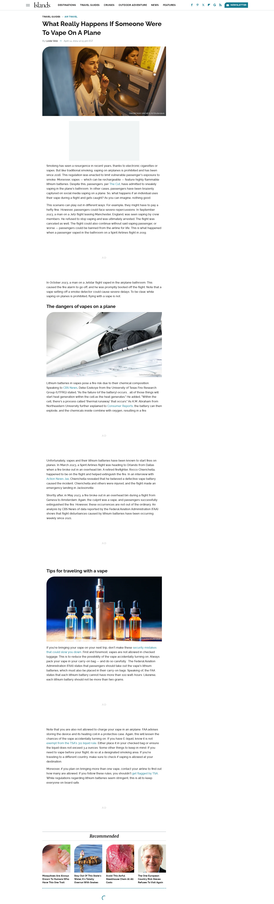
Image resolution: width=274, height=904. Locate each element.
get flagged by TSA (145, 773)
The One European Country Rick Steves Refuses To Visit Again (150, 879)
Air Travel (71, 16)
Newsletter (238, 5)
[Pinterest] (197, 6)
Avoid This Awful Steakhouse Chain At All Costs (120, 879)
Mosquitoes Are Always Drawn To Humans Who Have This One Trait (55, 879)
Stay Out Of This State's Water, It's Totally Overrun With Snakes (87, 879)
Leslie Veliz (52, 41)
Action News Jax (57, 478)
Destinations (67, 5)
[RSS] (220, 6)
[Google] (214, 6)
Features (169, 5)
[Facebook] (191, 6)
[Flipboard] (209, 6)
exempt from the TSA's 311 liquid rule (71, 743)
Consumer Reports (120, 406)
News (155, 5)
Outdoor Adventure (133, 5)
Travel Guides (90, 5)
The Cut (114, 184)
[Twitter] (203, 6)
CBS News (70, 387)
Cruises (109, 5)
